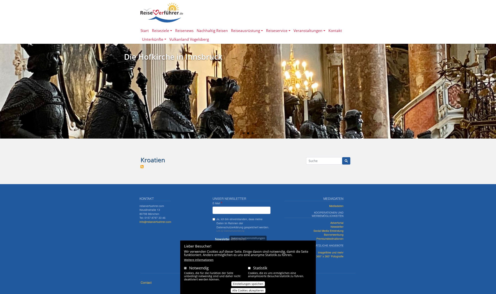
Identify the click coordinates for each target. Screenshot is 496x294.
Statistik (260, 268)
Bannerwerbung (334, 234)
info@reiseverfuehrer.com (155, 222)
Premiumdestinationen (330, 239)
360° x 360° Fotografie (330, 256)
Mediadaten (336, 206)
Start (144, 30)
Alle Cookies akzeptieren (248, 290)
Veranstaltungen (308, 30)
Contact (146, 282)
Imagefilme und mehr (331, 252)
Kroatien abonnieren (142, 166)
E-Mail (216, 203)
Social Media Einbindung (328, 231)
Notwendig (199, 268)
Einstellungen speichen (248, 283)
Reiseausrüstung (245, 30)
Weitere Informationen (199, 260)
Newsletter (337, 226)
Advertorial (337, 223)
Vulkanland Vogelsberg (189, 39)
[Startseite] (161, 12)
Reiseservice (277, 30)
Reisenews (184, 30)
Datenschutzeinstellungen (248, 238)
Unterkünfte (152, 39)
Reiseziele (160, 30)
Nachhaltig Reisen (212, 30)
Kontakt (335, 30)
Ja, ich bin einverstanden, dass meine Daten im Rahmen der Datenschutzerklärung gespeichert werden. (242, 223)
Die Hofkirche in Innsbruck (173, 56)
